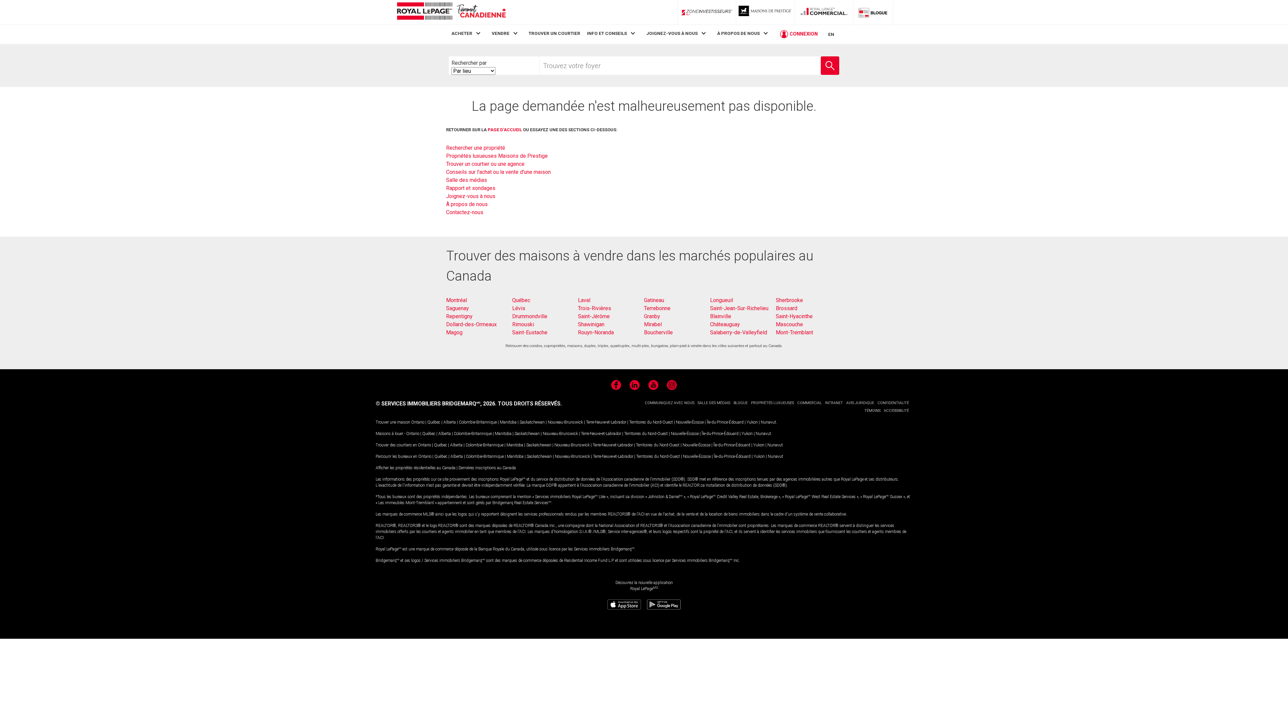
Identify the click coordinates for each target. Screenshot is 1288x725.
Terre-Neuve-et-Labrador (606, 422)
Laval (584, 300)
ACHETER (461, 33)
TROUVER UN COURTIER (554, 33)
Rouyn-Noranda (596, 332)
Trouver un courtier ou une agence (485, 164)
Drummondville (529, 316)
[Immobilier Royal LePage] (451, 12)
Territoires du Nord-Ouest (651, 422)
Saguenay (457, 308)
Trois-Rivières (594, 308)
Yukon (752, 422)
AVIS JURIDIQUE (860, 403)
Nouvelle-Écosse (690, 422)
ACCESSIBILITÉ (896, 410)
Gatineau (654, 300)
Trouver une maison (393, 422)
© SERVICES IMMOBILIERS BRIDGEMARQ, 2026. (436, 403)
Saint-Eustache (529, 332)
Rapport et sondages (470, 188)
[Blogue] (873, 12)
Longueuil (721, 300)
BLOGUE (741, 403)
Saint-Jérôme (594, 316)
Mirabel (653, 324)
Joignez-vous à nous (470, 196)
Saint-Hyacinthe (794, 316)
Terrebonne (657, 308)
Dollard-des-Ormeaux (471, 324)
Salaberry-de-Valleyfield (738, 332)
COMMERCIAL (809, 403)
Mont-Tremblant (794, 332)
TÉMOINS (872, 410)
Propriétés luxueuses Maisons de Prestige (497, 156)
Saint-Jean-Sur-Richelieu (739, 308)
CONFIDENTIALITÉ (893, 403)
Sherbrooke (789, 300)
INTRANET (834, 403)
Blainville (720, 316)
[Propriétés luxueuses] (765, 12)
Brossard (786, 308)
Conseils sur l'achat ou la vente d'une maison (498, 172)
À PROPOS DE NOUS (738, 33)
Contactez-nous (464, 212)
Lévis (518, 308)
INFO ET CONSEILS (607, 33)
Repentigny (459, 316)
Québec (521, 300)
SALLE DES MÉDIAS (714, 403)
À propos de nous (467, 204)
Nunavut (768, 422)
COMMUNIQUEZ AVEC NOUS (669, 403)
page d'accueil (505, 129)
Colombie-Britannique (478, 422)
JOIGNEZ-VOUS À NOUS (672, 33)
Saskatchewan (532, 422)
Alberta (449, 422)
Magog (454, 332)
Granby (652, 316)
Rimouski (523, 324)
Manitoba (508, 422)
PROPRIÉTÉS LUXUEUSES (772, 403)
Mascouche (789, 324)
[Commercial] (824, 12)
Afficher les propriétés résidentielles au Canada (415, 468)
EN (831, 34)
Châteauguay (725, 324)
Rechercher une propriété (475, 148)
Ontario (417, 422)
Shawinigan (591, 324)
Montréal (456, 300)
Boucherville (658, 332)
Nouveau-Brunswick (565, 422)
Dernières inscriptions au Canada (487, 468)
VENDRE (500, 33)
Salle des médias (466, 180)
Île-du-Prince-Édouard (725, 422)
